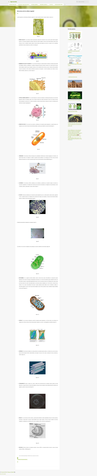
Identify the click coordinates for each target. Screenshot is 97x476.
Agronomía (13, 1)
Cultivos (51, 4)
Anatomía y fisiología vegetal (23, 4)
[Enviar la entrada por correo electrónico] (17, 458)
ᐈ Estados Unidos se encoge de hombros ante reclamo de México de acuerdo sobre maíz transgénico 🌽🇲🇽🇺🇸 (75, 134)
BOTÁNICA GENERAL (34, 4)
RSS (6, 472)
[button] (17, 13)
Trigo (69, 88)
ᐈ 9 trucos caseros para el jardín (73, 132)
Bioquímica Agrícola (43, 4)
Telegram (9, 472)
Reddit (13, 472)
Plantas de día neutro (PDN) (72, 111)
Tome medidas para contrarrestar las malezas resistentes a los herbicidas (74, 131)
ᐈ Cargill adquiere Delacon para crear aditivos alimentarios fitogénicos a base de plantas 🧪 (75, 138)
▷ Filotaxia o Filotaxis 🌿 (72, 39)
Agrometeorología (12, 4)
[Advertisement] (64, 44)
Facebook (3, 472)
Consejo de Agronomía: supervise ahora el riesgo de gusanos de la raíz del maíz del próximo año (75, 124)
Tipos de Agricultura (58, 4)
